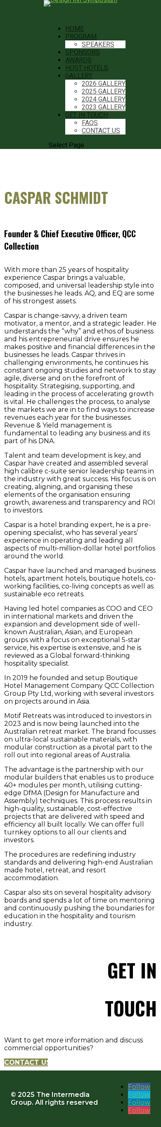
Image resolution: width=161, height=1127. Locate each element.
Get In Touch (86, 115)
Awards (78, 60)
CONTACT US (26, 1062)
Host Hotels (86, 68)
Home (74, 29)
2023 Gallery (103, 107)
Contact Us (101, 131)
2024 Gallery (103, 99)
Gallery (78, 76)
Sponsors (82, 52)
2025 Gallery (103, 91)
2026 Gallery (103, 83)
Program (81, 36)
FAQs (90, 123)
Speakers (98, 44)
